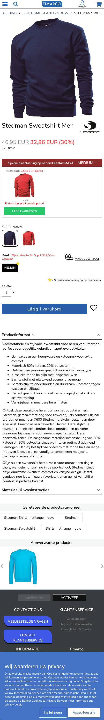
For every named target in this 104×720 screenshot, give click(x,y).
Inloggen (82, 6)
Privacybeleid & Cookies (76, 629)
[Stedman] (90, 132)
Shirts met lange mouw (63, 528)
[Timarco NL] (52, 3)
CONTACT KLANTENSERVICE (28, 638)
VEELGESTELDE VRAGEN (28, 621)
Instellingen (53, 712)
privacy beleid (13, 704)
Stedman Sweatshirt (19, 528)
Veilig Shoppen (76, 619)
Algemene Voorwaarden (76, 624)
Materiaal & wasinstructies (25, 490)
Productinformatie (18, 335)
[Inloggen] (82, 4)
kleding (9, 13)
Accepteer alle (84, 712)
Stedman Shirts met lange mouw (29, 517)
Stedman (71, 517)
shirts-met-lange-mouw (45, 13)
